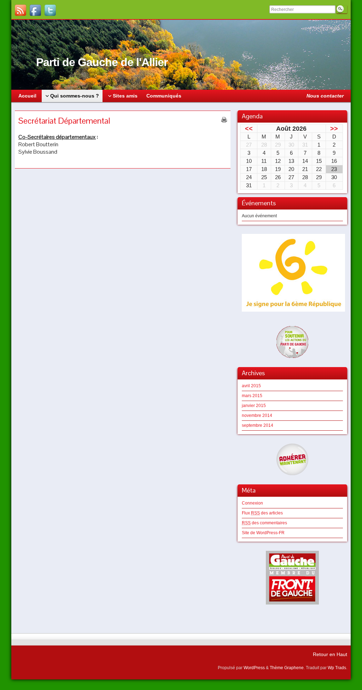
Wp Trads (337, 667)
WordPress (254, 667)
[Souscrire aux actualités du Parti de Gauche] (20, 10)
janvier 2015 (254, 405)
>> (334, 128)
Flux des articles (262, 513)
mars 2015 (252, 395)
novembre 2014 (257, 415)
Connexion (252, 503)
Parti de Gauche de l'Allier (102, 62)
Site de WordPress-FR (263, 532)
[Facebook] (35, 10)
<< (249, 128)
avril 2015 (251, 385)
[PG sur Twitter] (50, 10)
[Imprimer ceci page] (224, 120)
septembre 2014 (257, 425)
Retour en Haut (330, 654)
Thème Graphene (287, 667)
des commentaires (264, 522)
